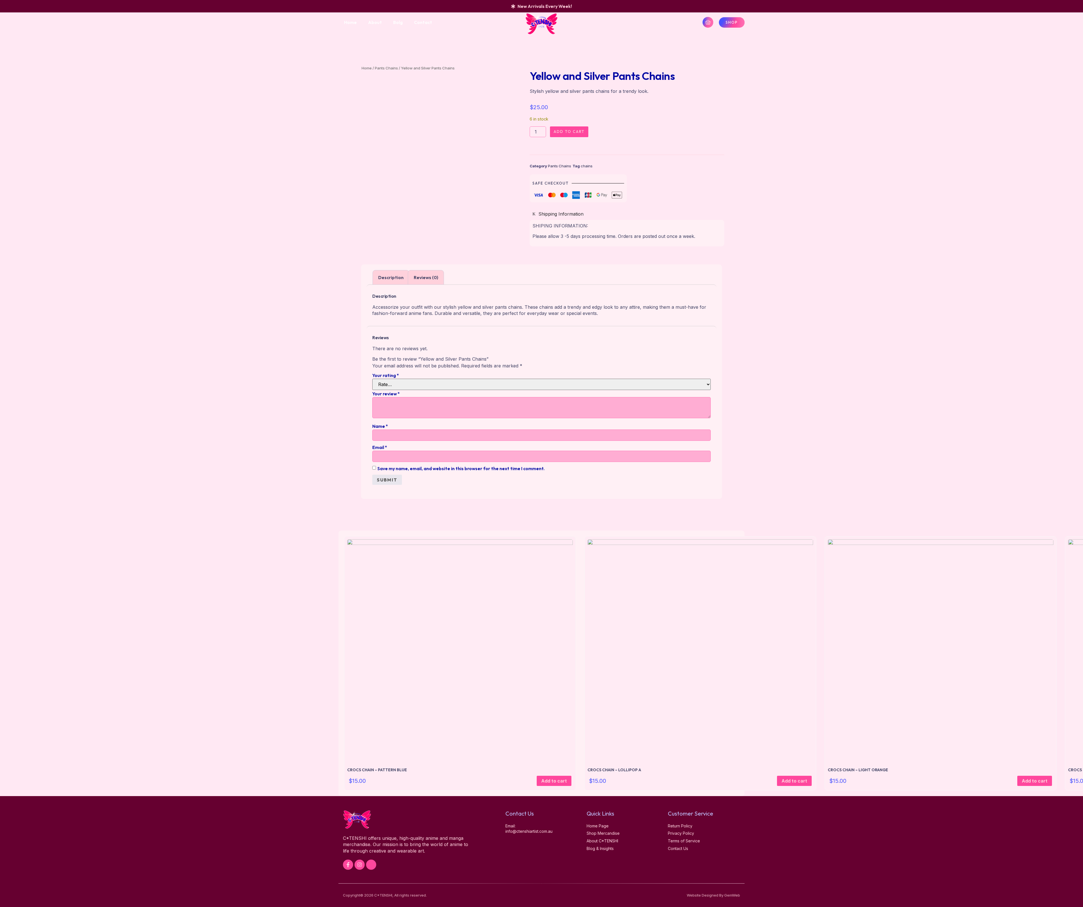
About (375, 22)
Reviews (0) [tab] (426, 277)
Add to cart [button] (554, 781)
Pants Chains (386, 68)
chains (587, 166)
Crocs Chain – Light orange (858, 769)
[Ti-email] (371, 865)
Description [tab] (391, 277)
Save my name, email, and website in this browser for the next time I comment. (461, 468)
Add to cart (569, 131)
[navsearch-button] (675, 22)
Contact (423, 22)
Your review (386, 393)
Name (380, 426)
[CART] (708, 22)
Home (350, 22)
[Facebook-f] (348, 865)
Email (379, 447)
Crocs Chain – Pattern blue (377, 769)
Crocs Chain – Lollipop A (614, 769)
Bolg (398, 22)
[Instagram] (360, 865)
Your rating (385, 375)
